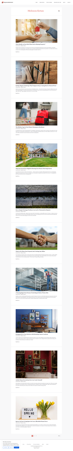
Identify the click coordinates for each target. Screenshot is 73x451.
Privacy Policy (29, 444)
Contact (68, 2)
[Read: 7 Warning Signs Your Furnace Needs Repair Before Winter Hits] (36, 279)
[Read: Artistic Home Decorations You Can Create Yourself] (36, 364)
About (64, 2)
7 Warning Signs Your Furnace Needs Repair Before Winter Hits (32, 293)
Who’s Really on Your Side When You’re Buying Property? (30, 44)
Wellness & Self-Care (57, 2)
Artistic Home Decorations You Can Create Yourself (29, 380)
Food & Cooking (49, 2)
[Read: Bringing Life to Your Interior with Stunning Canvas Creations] (36, 320)
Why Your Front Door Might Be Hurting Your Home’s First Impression (34, 168)
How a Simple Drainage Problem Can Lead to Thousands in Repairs (33, 210)
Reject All (11, 447)
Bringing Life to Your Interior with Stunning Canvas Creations (32, 334)
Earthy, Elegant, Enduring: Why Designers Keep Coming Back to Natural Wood (36, 86)
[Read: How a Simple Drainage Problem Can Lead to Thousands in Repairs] (36, 196)
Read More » (18, 51)
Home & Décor (42, 2)
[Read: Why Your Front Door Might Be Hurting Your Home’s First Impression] (36, 155)
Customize (5, 447)
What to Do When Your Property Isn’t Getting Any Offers (30, 251)
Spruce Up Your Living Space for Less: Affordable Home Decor (32, 421)
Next (59, 435)
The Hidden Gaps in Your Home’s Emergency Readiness (30, 127)
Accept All (16, 447)
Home (36, 2)
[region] (11, 444)
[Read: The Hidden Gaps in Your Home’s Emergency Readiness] (36, 113)
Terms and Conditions (36, 444)
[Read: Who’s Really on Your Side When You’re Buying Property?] (36, 30)
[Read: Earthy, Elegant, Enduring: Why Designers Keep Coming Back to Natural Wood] (36, 72)
